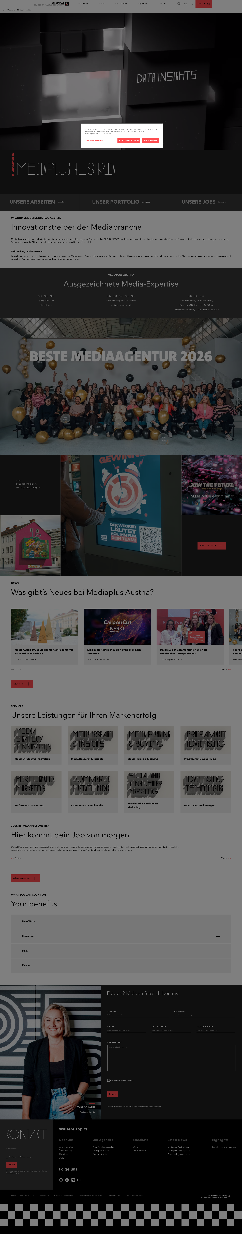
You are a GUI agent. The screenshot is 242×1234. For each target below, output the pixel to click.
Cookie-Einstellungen (94, 140)
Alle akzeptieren (150, 140)
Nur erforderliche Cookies (129, 140)
